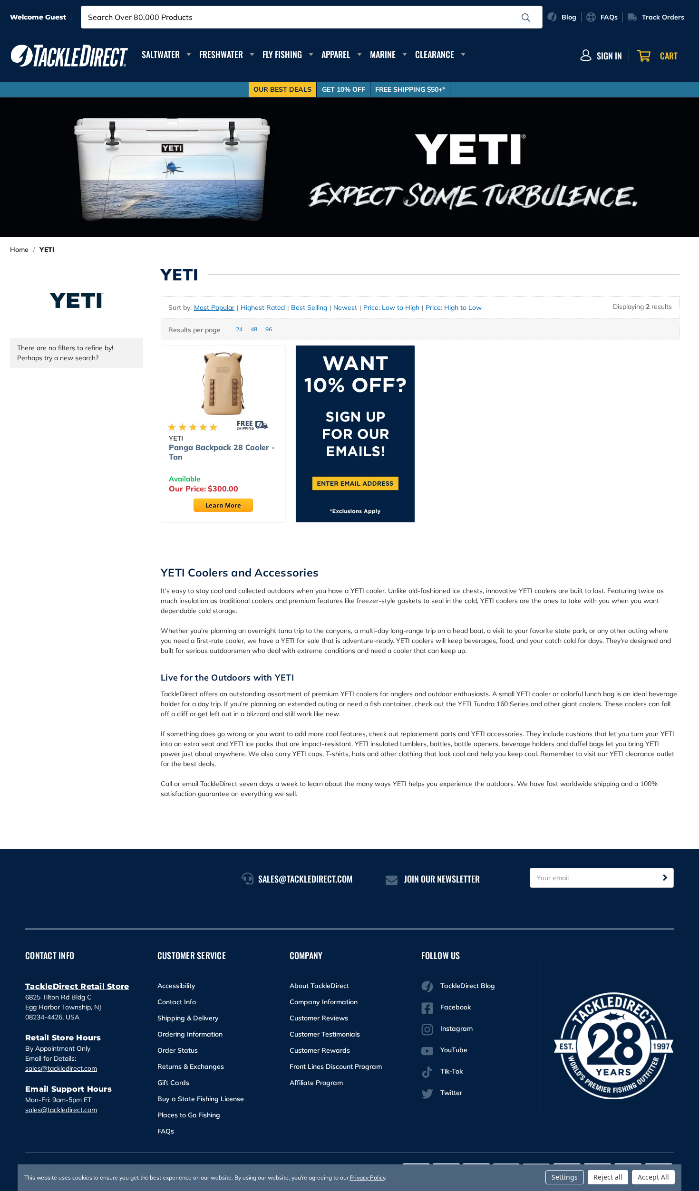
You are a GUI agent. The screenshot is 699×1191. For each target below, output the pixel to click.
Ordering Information (190, 1034)
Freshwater (221, 54)
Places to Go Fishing (188, 1115)
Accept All (653, 1176)
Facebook (455, 1007)
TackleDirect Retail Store (77, 986)
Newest (345, 307)
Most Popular (214, 307)
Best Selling (309, 307)
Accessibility (176, 985)
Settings (565, 1176)
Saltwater (161, 54)
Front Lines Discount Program (336, 1066)
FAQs (165, 1131)
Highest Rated (263, 307)
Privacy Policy (367, 1177)
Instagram (456, 1028)
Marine (383, 54)
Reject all (607, 1176)
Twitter (451, 1092)
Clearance (434, 54)
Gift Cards (173, 1082)
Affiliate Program (316, 1082)
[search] (526, 17)
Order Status (177, 1050)
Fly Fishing (282, 54)
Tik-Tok (451, 1071)
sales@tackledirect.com (61, 1068)
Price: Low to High (391, 307)
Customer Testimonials (325, 1034)
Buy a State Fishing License (200, 1099)
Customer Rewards (320, 1050)
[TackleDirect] (69, 55)
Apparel (335, 54)
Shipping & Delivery (188, 1018)
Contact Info (176, 1002)
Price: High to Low (454, 307)
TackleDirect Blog (467, 985)
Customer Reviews (319, 1018)
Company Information (324, 1002)
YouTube (453, 1050)
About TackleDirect (319, 985)
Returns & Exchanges (190, 1066)
